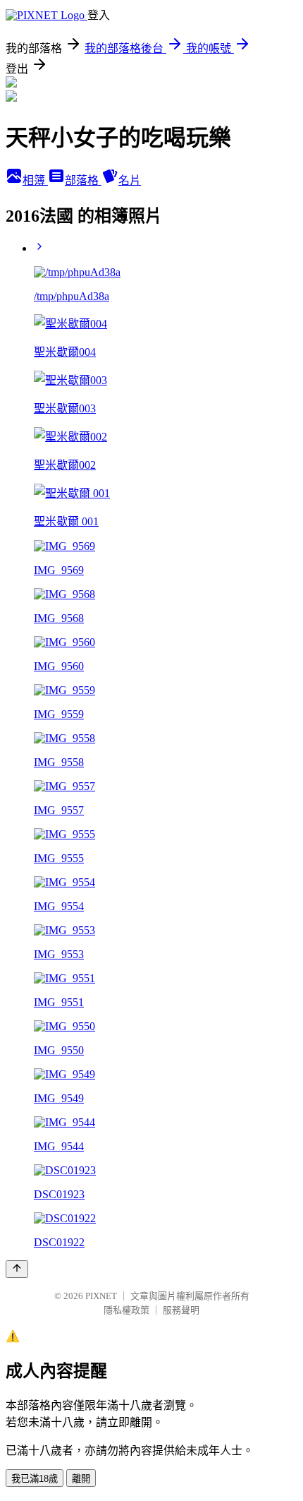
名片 (129, 180)
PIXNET (101, 1296)
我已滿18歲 (34, 1478)
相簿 (35, 180)
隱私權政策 (126, 1310)
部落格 (83, 180)
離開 (81, 1478)
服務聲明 (181, 1310)
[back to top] (17, 1269)
